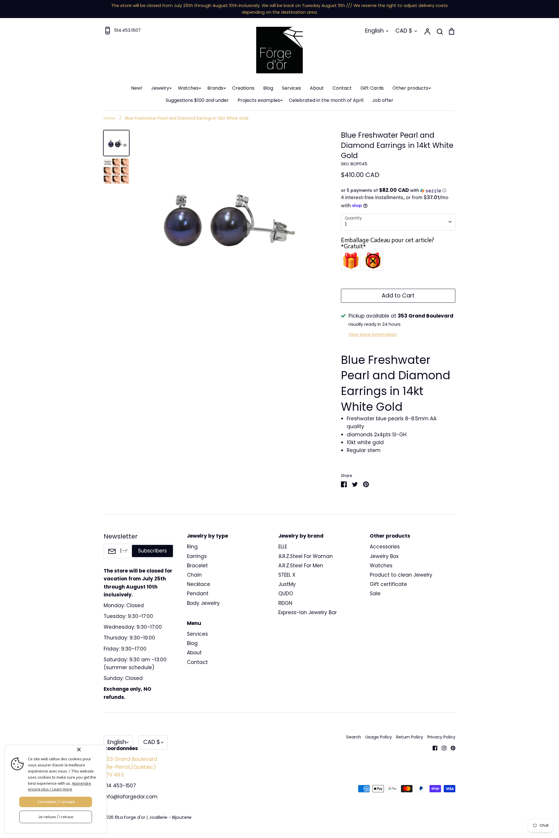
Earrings (197, 556)
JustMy (287, 584)
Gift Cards (372, 88)
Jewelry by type (207, 535)
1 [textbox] (345, 224)
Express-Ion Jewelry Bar (307, 612)
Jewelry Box (384, 556)
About (317, 88)
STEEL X (287, 574)
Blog (268, 88)
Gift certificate (388, 584)
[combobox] (398, 222)
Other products (410, 88)
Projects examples (259, 100)
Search (353, 737)
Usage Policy (378, 737)
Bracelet (197, 565)
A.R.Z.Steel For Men (300, 565)
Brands (215, 88)
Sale (375, 593)
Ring (192, 546)
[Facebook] (432, 747)
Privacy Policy (441, 737)
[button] (398, 190)
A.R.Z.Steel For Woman (305, 556)
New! (136, 88)
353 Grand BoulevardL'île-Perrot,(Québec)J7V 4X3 (130, 767)
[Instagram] (441, 747)
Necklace (198, 584)
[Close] (90, 749)
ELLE (282, 546)
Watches (188, 88)
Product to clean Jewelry (401, 574)
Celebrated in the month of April (326, 100)
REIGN (285, 603)
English (374, 31)
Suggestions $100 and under (197, 100)
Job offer (382, 100)
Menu (194, 623)
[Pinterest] (450, 747)
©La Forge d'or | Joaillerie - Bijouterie (153, 817)
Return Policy (409, 737)
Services (291, 88)
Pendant (197, 593)
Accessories (385, 546)
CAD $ (403, 31)
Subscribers (152, 550)
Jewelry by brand (300, 535)
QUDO (285, 593)
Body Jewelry (203, 603)
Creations (243, 88)
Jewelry (160, 88)
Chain (194, 574)
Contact (342, 88)
